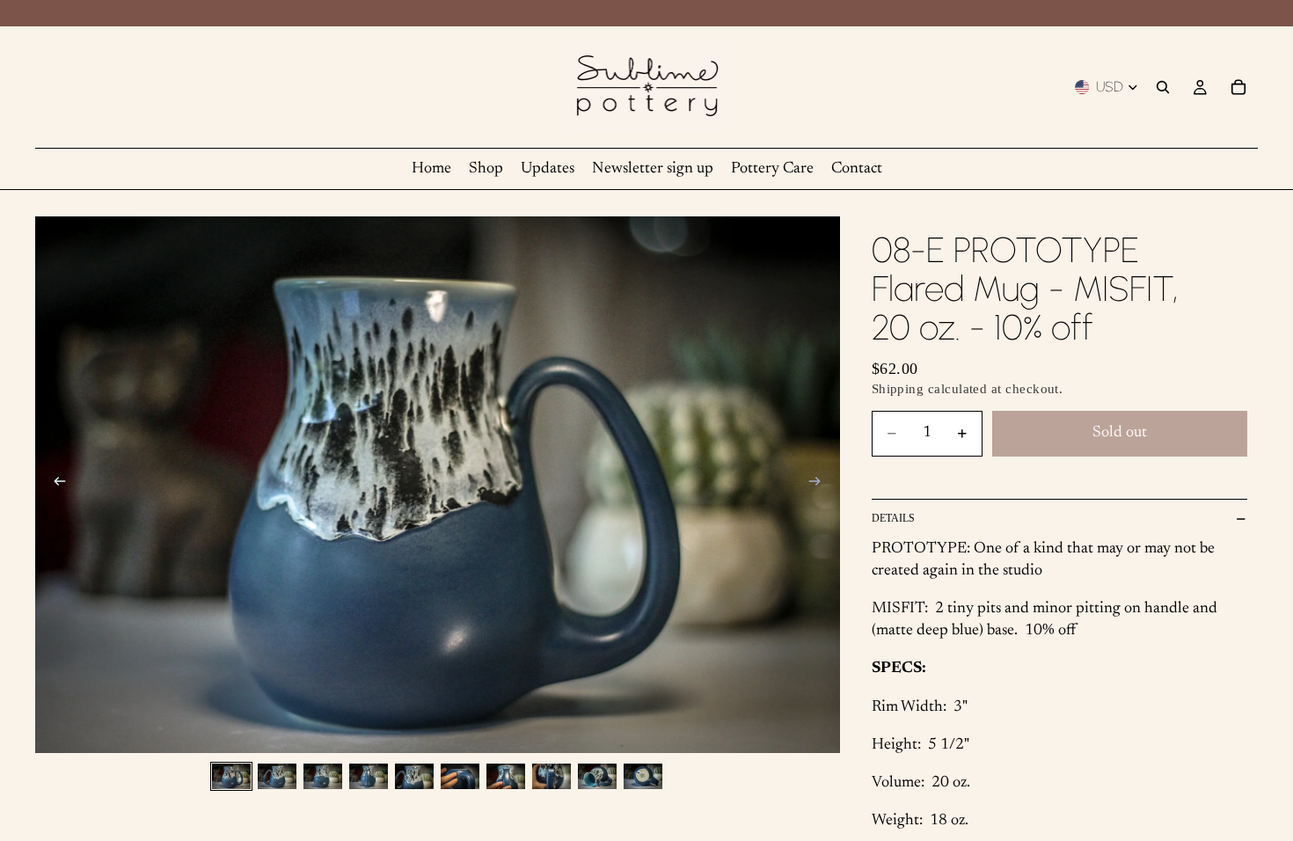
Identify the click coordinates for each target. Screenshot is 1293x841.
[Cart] (1238, 87)
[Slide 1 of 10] (231, 776)
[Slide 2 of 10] (277, 776)
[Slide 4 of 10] (368, 776)
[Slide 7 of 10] (505, 776)
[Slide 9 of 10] (597, 776)
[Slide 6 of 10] (460, 776)
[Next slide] (820, 484)
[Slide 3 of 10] (322, 776)
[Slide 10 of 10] (643, 776)
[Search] (1162, 87)
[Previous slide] (54, 484)
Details (893, 518)
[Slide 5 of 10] (414, 776)
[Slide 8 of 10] (551, 776)
